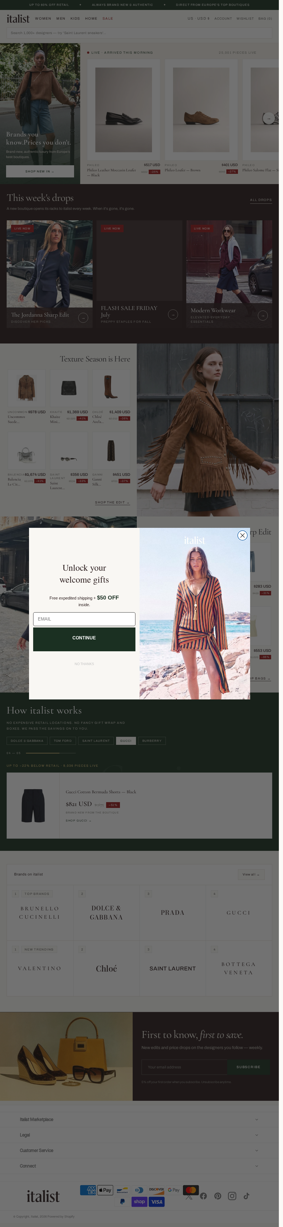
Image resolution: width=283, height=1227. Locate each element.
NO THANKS (84, 664)
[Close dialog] (242, 535)
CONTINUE (84, 638)
